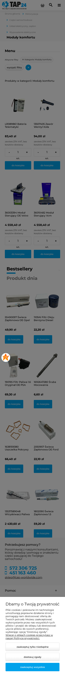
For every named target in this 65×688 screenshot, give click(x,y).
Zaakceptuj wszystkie (32, 667)
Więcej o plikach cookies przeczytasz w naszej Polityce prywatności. (29, 637)
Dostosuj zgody (32, 657)
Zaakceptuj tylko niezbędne (33, 646)
